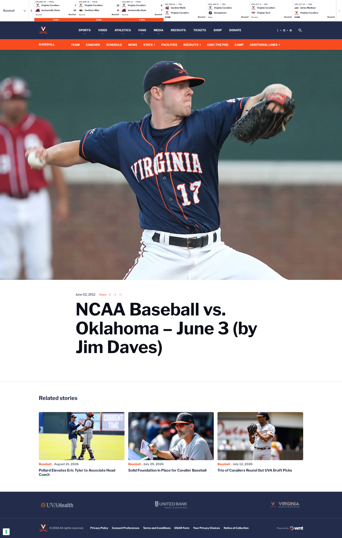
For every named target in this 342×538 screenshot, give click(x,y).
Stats (148, 44)
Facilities (169, 44)
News (132, 44)
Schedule (114, 44)
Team (75, 44)
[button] (31, 10)
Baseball (45, 464)
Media (158, 30)
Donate (235, 30)
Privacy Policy (99, 528)
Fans (142, 30)
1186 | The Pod (217, 44)
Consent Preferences (125, 528)
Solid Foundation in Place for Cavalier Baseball (167, 470)
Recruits (178, 30)
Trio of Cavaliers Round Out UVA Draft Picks (254, 470)
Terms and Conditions (157, 528)
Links (56, 19)
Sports (85, 30)
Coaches (93, 44)
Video (102, 30)
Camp (239, 44)
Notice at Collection (236, 528)
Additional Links (264, 44)
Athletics (123, 30)
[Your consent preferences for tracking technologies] (6, 531)
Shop (218, 30)
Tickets (199, 30)
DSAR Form (181, 528)
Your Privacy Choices (206, 528)
